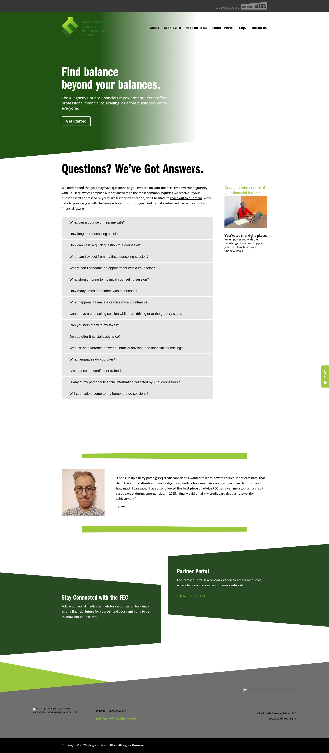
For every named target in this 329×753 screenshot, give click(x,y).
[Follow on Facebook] (99, 631)
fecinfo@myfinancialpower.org (116, 718)
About (154, 28)
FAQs (242, 28)
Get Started (172, 28)
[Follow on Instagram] (114, 631)
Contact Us (259, 28)
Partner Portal (223, 28)
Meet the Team (196, 28)
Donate (325, 375)
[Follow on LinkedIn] (199, 715)
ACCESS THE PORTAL (190, 596)
